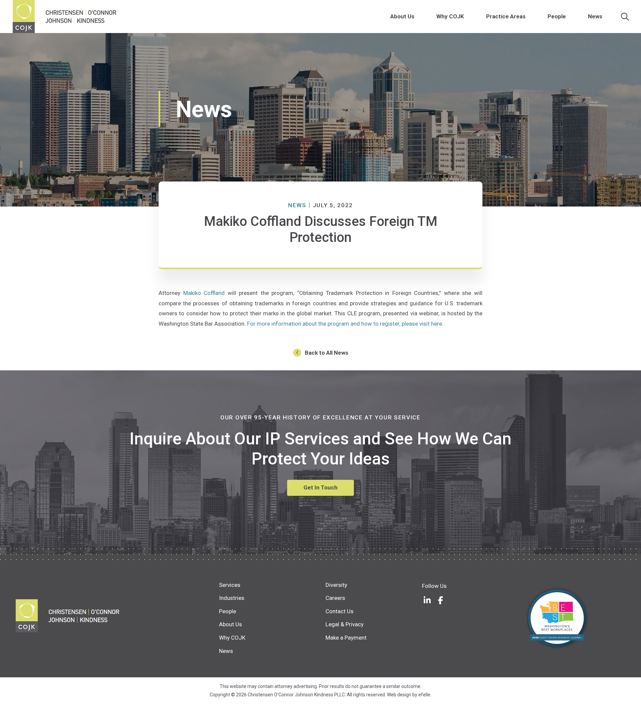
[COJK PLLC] (117, 615)
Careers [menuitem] (335, 598)
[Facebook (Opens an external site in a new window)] (440, 600)
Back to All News (326, 352)
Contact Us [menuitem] (340, 611)
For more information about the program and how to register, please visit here (344, 323)
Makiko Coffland (204, 293)
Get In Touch (320, 487)
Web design (399, 694)
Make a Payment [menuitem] (346, 637)
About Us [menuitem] (402, 16)
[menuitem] (418, 16)
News (297, 205)
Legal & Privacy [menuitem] (345, 624)
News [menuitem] (595, 16)
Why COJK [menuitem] (450, 16)
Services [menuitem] (229, 585)
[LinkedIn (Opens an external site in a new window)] (427, 600)
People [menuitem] (557, 16)
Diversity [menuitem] (336, 585)
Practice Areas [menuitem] (505, 16)
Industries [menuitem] (231, 598)
